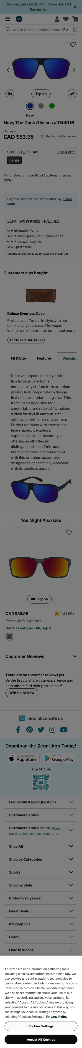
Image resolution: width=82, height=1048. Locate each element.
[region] (41, 1002)
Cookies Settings (41, 1026)
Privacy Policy (56, 1016)
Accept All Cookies (41, 1039)
